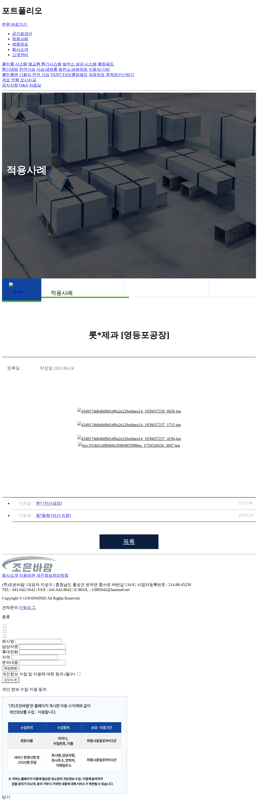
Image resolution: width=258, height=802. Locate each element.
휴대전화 (10, 652)
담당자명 (10, 646)
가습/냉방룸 (46, 69)
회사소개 (20, 49)
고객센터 (20, 55)
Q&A (23, 85)
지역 (6, 657)
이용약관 (27, 575)
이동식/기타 (99, 69)
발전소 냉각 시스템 (79, 64)
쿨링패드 (106, 64)
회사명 (8, 641)
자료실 (35, 85)
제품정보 (20, 44)
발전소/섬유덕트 (73, 69)
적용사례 (20, 39)
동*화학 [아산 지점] (53, 515)
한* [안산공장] (49, 503)
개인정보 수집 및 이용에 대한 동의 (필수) (38, 674)
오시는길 (28, 80)
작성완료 (10, 668)
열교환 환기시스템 (44, 64)
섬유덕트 (97, 74)
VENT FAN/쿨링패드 (69, 74)
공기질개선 (22, 33)
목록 (129, 541)
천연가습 (27, 69)
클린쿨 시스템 (14, 64)
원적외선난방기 (120, 74)
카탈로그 (27, 607)
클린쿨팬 (10, 74)
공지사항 (10, 85)
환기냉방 (10, 69)
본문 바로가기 (14, 24)
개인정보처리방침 (52, 575)
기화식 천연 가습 (34, 74)
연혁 (15, 80)
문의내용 (10, 662)
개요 (6, 80)
